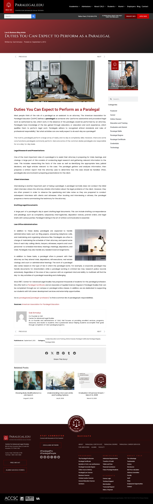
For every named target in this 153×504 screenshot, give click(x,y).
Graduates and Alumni (118, 127)
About (81, 444)
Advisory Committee (133, 472)
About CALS (99, 7)
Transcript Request (108, 487)
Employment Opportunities (135, 484)
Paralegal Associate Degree (87, 467)
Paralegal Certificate (36, 285)
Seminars (81, 484)
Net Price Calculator (133, 470)
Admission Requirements (110, 458)
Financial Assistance (109, 467)
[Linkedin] (41, 457)
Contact (145, 7)
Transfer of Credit (108, 461)
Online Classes (70, 339)
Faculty (102, 447)
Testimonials (131, 461)
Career (47, 339)
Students (111, 7)
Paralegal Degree (94, 339)
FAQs (128, 481)
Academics (73, 7)
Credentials (114, 143)
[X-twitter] (51, 457)
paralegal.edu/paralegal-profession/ (34, 298)
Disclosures (130, 467)
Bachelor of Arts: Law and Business (89, 464)
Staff (128, 478)
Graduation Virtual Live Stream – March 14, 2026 (92, 394)
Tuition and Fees (108, 464)
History (129, 464)
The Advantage (131, 458)
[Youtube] (58, 457)
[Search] (33, 16)
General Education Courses (87, 481)
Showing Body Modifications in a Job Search (28, 394)
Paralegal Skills (50, 342)
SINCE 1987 (8, 10)
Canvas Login (107, 478)
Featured (113, 111)
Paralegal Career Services (130, 444)
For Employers (84, 447)
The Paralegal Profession (86, 458)
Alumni (121, 7)
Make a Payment (108, 489)
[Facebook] (48, 457)
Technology (114, 148)
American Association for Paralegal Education (40, 304)
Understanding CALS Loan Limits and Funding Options (60, 394)
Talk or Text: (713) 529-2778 (87, 16)
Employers (131, 7)
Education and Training (57, 339)
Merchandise (107, 484)
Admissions (86, 7)
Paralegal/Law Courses (86, 472)
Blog (138, 7)
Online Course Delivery (85, 470)
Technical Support (108, 481)
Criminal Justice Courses (86, 478)
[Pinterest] (45, 457)
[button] (46, 353)
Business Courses (84, 475)
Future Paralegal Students (110, 470)
